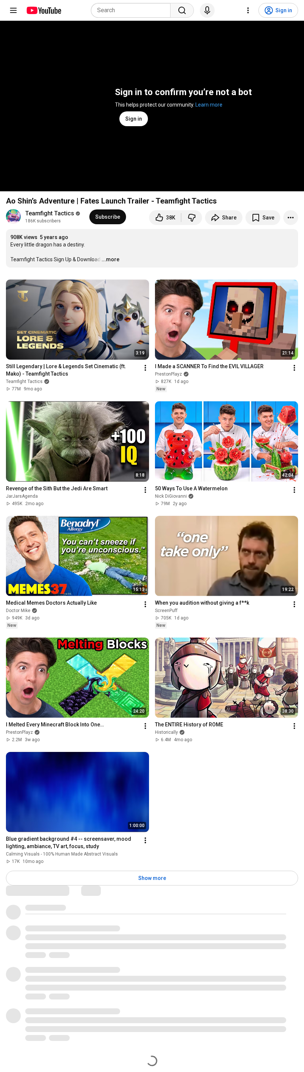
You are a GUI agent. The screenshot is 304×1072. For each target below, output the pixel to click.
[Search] (182, 10)
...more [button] (110, 259)
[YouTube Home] (43, 10)
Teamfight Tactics (49, 213)
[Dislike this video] (191, 217)
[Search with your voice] (207, 10)
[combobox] (133, 10)
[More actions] (290, 217)
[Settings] (248, 10)
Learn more (208, 105)
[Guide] (13, 10)
